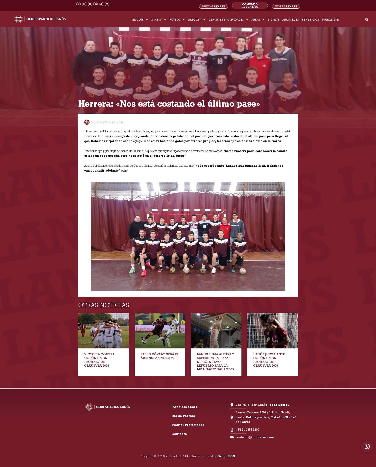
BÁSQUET (194, 19)
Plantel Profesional (188, 425)
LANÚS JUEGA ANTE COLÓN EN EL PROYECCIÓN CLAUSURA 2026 (269, 359)
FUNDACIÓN (330, 19)
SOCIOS (156, 19)
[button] (366, 19)
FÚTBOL (175, 19)
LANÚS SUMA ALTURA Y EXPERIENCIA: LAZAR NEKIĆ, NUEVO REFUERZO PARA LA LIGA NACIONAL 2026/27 (215, 361)
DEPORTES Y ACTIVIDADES (226, 19)
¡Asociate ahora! (185, 407)
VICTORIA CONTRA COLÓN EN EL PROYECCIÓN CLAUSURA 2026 (99, 359)
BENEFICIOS (310, 19)
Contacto (179, 434)
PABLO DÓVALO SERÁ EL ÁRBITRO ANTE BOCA (160, 356)
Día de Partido (183, 416)
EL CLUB (138, 19)
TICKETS (273, 19)
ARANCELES (290, 19)
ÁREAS (255, 19)
